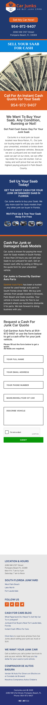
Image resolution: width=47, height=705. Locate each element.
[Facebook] (7, 604)
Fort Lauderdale (11, 591)
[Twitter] (12, 604)
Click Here (9, 636)
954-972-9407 (23, 26)
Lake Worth (9, 587)
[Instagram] (17, 604)
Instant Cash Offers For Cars (17, 629)
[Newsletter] (22, 604)
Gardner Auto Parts (13, 284)
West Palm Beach (12, 584)
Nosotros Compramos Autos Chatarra (21, 679)
